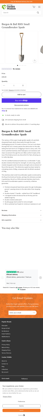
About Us (4, 361)
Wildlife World (6, 337)
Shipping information (9, 215)
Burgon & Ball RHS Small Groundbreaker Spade (28, 20)
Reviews (4, 210)
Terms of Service (6, 353)
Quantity (5, 81)
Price (3, 73)
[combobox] (21, 12)
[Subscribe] (34, 313)
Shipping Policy (6, 350)
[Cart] (34, 7)
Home (3, 20)
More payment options (21, 105)
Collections (5, 369)
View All (10, 20)
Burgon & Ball (6, 328)
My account (5, 372)
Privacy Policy (6, 345)
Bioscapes (4, 325)
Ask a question (6, 220)
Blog (3, 366)
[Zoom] (34, 60)
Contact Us (5, 364)
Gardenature (5, 331)
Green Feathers (6, 334)
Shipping (11, 90)
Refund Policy (6, 347)
